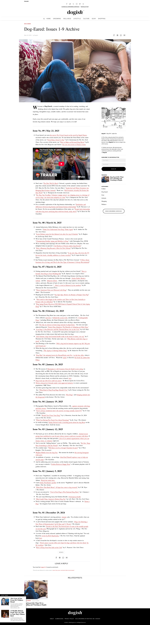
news (61, 552)
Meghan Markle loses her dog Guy (46, 452)
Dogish (36, 35)
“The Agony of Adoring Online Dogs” (55, 350)
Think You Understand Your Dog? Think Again (58, 229)
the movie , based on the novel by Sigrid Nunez (68, 135)
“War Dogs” (69, 395)
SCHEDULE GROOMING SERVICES (70, 6)
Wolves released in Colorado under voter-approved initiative (54, 383)
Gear (102, 195)
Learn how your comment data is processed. (63, 570)
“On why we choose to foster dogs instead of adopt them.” (57, 325)
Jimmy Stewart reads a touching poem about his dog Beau (67, 422)
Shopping (104, 201)
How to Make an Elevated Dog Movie (72, 142)
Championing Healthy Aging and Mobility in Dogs (52, 241)
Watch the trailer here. (48, 480)
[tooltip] (66, 4)
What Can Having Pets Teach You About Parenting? (52, 420)
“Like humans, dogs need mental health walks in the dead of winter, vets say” (60, 336)
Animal (64, 517)
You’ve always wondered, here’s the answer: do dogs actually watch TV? (59, 411)
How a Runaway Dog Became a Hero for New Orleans (53, 248)
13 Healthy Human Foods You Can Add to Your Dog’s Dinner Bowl (17, 613)
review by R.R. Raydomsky (50, 536)
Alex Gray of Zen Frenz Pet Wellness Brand (16, 600)
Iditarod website (52, 281)
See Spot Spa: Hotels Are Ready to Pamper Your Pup (71, 295)
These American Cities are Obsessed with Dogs (51, 290)
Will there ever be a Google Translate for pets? (63, 448)
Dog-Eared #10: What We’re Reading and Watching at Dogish (117, 178)
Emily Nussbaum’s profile (48, 483)
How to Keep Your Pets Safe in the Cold (49, 547)
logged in (43, 567)
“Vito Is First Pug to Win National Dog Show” (64, 492)
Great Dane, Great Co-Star (55, 140)
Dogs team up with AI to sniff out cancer (48, 381)
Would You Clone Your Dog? (51, 415)
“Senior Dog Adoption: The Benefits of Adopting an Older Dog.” (68, 327)
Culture (103, 189)
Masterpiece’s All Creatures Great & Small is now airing (65, 369)
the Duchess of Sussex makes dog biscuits (67, 246)
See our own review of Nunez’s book (74, 144)
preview (48, 318)
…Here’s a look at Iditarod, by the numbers (67, 285)
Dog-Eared (27, 23)
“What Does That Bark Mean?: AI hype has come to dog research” (57, 487)
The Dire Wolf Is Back (50, 183)
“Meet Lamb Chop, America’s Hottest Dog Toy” (51, 499)
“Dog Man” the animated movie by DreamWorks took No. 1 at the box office (60, 355)
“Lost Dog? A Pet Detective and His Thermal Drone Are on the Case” (58, 329)
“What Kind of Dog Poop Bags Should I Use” (53, 390)
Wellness (103, 204)
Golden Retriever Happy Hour (60, 464)
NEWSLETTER (84, 6)
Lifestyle (103, 198)
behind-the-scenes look (60, 318)
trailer (65, 357)
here (70, 378)
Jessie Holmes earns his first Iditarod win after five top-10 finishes (57, 234)
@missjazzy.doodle (74, 497)
